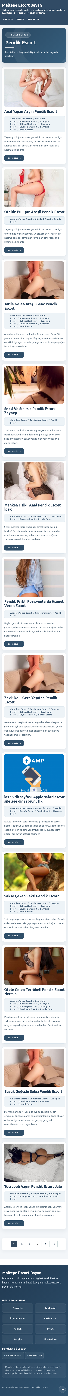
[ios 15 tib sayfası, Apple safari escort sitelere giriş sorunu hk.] (34, 773)
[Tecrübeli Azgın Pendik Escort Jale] (34, 1163)
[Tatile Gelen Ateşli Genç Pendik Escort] (34, 280)
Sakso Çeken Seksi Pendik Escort (31, 896)
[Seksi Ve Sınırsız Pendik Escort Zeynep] (34, 385)
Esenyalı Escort (38, 1194)
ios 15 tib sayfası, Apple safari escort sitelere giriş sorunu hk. (34, 799)
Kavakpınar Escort (28, 127)
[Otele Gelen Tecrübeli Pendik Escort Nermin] (34, 966)
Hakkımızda (33, 19)
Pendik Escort (26, 130)
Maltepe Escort (35, 1355)
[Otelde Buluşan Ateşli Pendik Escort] (34, 188)
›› (54, 1244)
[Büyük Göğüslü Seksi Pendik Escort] (34, 1068)
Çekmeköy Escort (43, 808)
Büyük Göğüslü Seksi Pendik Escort (33, 1091)
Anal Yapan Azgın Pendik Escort (30, 111)
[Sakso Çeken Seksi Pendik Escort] (34, 872)
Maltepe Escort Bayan (22, 5)
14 (46, 1244)
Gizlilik (18, 1329)
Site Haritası (50, 1339)
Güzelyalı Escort (43, 219)
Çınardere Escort (18, 420)
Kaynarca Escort (27, 519)
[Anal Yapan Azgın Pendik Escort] (34, 88)
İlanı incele (14, 158)
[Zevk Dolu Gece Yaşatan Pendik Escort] (34, 674)
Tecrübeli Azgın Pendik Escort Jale (33, 1186)
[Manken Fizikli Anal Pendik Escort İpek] (34, 481)
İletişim (18, 1339)
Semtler (20, 19)
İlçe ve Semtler (17, 1318)
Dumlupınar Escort (28, 121)
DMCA (50, 1329)
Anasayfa (8, 19)
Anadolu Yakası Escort (21, 119)
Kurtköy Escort (26, 811)
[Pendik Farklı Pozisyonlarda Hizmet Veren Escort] (34, 578)
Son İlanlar (50, 1308)
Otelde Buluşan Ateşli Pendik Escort (34, 212)
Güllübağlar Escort (28, 124)
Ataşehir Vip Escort (14, 1355)
